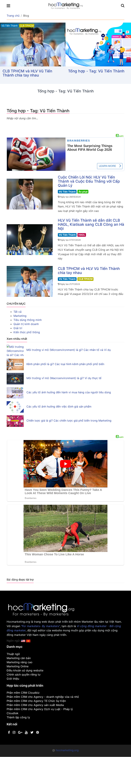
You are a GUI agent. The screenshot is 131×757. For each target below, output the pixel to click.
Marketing (19, 315)
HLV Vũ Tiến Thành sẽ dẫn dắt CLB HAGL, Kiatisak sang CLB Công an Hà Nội (91, 224)
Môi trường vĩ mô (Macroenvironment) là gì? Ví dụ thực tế (63, 378)
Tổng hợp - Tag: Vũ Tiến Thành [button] (96, 71)
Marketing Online (17, 666)
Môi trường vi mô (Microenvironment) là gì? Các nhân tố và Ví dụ (68, 350)
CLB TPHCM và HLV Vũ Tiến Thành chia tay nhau (27, 73)
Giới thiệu (13, 678)
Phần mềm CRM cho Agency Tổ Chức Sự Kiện (36, 701)
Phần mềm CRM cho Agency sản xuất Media (35, 705)
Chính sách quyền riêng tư (23, 674)
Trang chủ (13, 15)
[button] (28, 640)
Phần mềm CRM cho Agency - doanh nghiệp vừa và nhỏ (43, 696)
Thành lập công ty (18, 717)
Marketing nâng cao (19, 662)
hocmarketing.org (67, 750)
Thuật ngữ (13, 654)
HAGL (81, 234)
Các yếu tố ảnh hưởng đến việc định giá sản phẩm (58, 406)
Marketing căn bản (19, 658)
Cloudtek (12, 713)
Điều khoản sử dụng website (25, 670)
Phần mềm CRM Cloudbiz (23, 692)
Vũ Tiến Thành (67, 191)
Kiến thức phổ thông (26, 332)
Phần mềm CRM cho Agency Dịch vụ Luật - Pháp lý (40, 709)
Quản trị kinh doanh (26, 324)
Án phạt (83, 191)
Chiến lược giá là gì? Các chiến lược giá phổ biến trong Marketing (68, 420)
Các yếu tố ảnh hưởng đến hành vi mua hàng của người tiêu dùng (68, 392)
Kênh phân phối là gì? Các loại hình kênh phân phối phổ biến (65, 364)
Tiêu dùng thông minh (27, 320)
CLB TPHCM (85, 278)
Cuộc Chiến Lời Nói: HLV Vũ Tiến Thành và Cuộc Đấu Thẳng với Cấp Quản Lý (89, 181)
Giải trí (17, 328)
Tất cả (17, 311)
